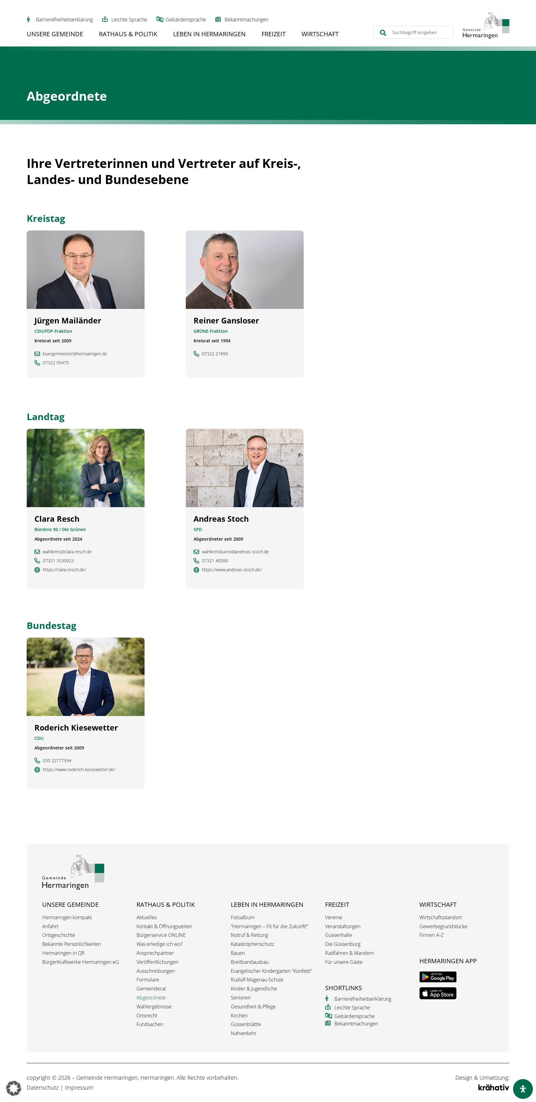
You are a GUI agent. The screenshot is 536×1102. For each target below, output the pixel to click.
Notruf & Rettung (249, 935)
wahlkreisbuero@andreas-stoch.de (235, 552)
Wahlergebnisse (154, 1006)
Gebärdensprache (186, 19)
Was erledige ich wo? (159, 944)
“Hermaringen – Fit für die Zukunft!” (269, 926)
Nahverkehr (244, 1033)
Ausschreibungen (155, 971)
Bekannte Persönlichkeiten (71, 944)
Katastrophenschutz (252, 944)
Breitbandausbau (250, 962)
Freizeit (273, 35)
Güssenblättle (246, 1024)
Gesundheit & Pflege (253, 1006)
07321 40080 (215, 561)
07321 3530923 (58, 561)
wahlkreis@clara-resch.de (67, 552)
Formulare (147, 980)
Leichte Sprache (129, 19)
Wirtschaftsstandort (440, 917)
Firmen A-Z (431, 935)
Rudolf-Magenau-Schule (257, 980)
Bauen (238, 953)
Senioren (241, 997)
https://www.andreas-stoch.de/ (232, 570)
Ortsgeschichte (58, 935)
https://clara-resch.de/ (64, 570)
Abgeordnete (151, 997)
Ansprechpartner (155, 953)
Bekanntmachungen (246, 19)
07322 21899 (215, 354)
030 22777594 (57, 760)
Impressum (79, 1087)
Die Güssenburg (342, 944)
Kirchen (239, 1015)
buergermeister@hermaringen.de (75, 354)
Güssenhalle (338, 935)
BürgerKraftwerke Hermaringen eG (80, 962)
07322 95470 (56, 363)
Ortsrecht (146, 1015)
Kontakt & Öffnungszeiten (164, 926)
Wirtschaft (320, 35)
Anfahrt (50, 926)
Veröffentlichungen (157, 962)
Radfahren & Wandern (349, 953)
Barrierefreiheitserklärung (64, 19)
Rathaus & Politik (128, 35)
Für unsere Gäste (344, 962)
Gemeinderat (151, 989)
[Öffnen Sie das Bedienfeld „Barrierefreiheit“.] (523, 1089)
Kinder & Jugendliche (254, 989)
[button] (13, 1088)
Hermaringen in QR (63, 953)
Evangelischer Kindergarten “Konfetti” (271, 971)
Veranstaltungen (342, 926)
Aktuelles (146, 917)
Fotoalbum (242, 917)
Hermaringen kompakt (67, 917)
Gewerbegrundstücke (443, 926)
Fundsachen (149, 1024)
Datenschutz (43, 1087)
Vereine (333, 917)
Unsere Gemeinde (55, 35)
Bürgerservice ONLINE (161, 935)
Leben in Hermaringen (209, 35)
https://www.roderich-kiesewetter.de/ (79, 769)
